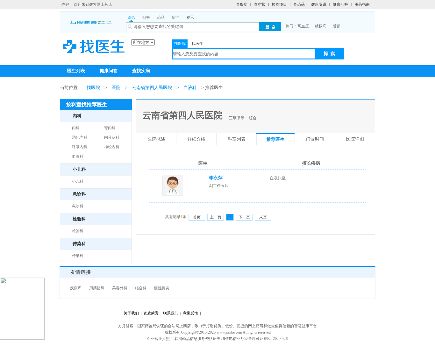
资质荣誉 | (151, 313)
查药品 (299, 4)
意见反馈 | (191, 313)
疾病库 (76, 288)
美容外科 (119, 288)
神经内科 (111, 147)
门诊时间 (315, 139)
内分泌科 (111, 137)
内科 (76, 128)
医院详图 (355, 139)
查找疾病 (141, 70)
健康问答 (340, 4)
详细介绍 (196, 139)
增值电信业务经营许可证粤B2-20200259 (254, 338)
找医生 (197, 43)
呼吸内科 (79, 147)
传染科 (77, 255)
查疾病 (241, 4)
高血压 (303, 26)
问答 (146, 17)
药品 (161, 17)
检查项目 (279, 4)
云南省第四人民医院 (152, 87)
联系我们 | (171, 313)
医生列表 (76, 70)
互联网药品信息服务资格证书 (195, 338)
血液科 (190, 87)
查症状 (259, 4)
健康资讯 (318, 4)
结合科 (140, 288)
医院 (115, 87)
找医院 (180, 43)
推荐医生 (275, 139)
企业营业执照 (158, 338)
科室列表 (237, 139)
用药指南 (362, 4)
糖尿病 (320, 26)
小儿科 (77, 181)
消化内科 (79, 137)
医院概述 (156, 139)
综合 (131, 17)
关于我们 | (132, 313)
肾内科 (110, 128)
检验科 (77, 231)
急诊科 (77, 206)
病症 (175, 17)
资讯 (190, 17)
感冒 (336, 26)
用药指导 (96, 288)
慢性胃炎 (161, 288)
